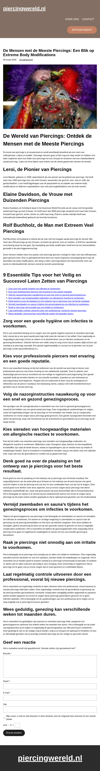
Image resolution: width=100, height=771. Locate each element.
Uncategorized (26, 60)
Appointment (82, 29)
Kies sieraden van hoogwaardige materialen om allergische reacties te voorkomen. (46, 298)
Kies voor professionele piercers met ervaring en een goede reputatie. (40, 292)
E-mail (6, 693)
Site (5, 704)
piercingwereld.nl (24, 8)
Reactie (7, 653)
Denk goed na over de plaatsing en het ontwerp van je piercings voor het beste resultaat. (49, 301)
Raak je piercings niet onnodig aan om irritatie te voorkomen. (36, 307)
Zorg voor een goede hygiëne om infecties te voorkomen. (34, 289)
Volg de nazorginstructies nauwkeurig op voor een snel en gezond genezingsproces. (47, 295)
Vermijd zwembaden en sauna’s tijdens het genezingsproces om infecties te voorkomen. (48, 304)
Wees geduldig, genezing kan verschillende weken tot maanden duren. (41, 314)
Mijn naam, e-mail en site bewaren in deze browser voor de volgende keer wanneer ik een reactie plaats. (51, 717)
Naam (6, 681)
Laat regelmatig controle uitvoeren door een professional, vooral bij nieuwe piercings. (47, 310)
